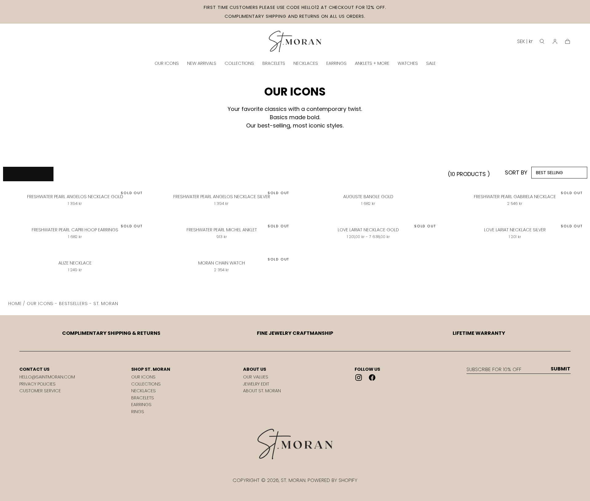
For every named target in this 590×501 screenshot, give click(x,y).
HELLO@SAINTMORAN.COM (47, 377)
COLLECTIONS (239, 63)
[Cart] (567, 41)
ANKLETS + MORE (372, 63)
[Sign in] (555, 41)
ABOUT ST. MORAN (262, 391)
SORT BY (516, 172)
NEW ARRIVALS (201, 63)
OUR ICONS (167, 63)
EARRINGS (336, 63)
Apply (28, 173)
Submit (560, 369)
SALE (431, 63)
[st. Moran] (295, 444)
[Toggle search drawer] (542, 41)
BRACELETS (273, 63)
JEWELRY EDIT (256, 384)
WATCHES (408, 63)
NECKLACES (305, 63)
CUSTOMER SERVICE (40, 391)
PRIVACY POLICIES (37, 384)
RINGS (137, 412)
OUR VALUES (255, 377)
